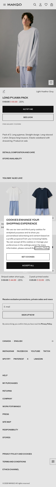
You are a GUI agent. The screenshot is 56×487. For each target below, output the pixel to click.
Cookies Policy (42, 248)
